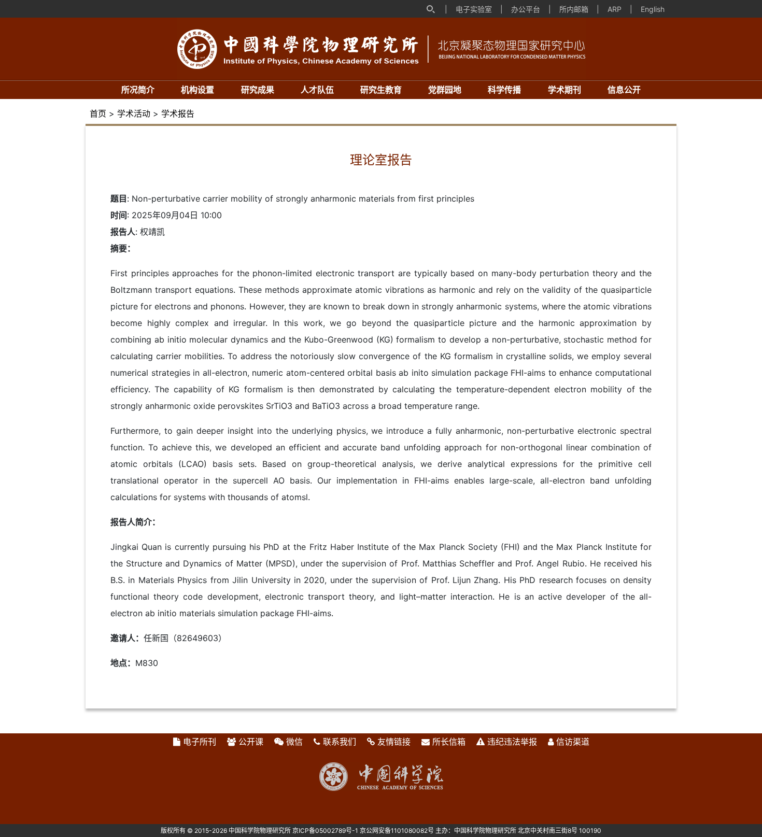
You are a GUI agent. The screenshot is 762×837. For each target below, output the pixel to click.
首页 (98, 113)
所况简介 (137, 89)
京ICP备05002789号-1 (325, 830)
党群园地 (444, 89)
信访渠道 (572, 741)
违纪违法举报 (512, 741)
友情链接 (394, 741)
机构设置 (197, 89)
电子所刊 (199, 741)
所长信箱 (448, 741)
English (653, 9)
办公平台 (525, 9)
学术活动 (133, 113)
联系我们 (339, 741)
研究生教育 (381, 89)
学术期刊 (564, 89)
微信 (294, 741)
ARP (615, 9)
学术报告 (177, 113)
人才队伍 (317, 89)
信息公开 (624, 89)
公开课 (250, 741)
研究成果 (257, 89)
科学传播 (504, 89)
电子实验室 (474, 9)
